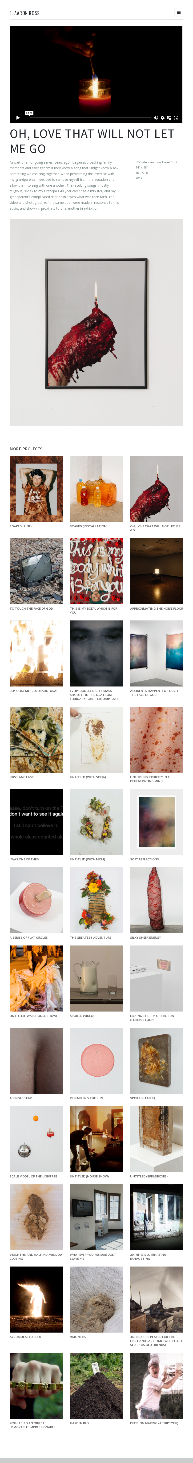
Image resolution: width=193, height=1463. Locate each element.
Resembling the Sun (86, 1098)
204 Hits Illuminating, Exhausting (148, 1256)
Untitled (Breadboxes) (149, 1176)
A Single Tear (21, 1098)
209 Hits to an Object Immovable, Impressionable (32, 1425)
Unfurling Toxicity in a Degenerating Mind (150, 779)
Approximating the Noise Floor (156, 608)
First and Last (22, 777)
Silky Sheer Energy (145, 937)
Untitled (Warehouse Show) (33, 1016)
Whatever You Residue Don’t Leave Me (93, 1256)
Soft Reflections (144, 859)
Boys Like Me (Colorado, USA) (33, 691)
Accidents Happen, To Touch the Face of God (154, 693)
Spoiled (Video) (82, 1016)
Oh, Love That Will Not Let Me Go (155, 528)
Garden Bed (79, 1423)
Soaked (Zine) (21, 526)
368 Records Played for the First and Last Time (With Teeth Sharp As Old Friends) (156, 1341)
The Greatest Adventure (90, 937)
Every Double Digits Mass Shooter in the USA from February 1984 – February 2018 (94, 695)
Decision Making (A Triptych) (154, 1423)
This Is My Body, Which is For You (93, 610)
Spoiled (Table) (142, 1098)
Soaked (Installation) (88, 526)
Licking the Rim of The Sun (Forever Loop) (152, 1018)
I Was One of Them (25, 859)
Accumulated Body (26, 1337)
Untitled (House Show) (89, 1176)
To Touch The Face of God (31, 608)
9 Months (78, 1337)
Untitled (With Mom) (87, 859)
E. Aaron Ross (25, 13)
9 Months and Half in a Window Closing (36, 1256)
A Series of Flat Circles (29, 937)
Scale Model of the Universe (33, 1176)
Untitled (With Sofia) (88, 777)
